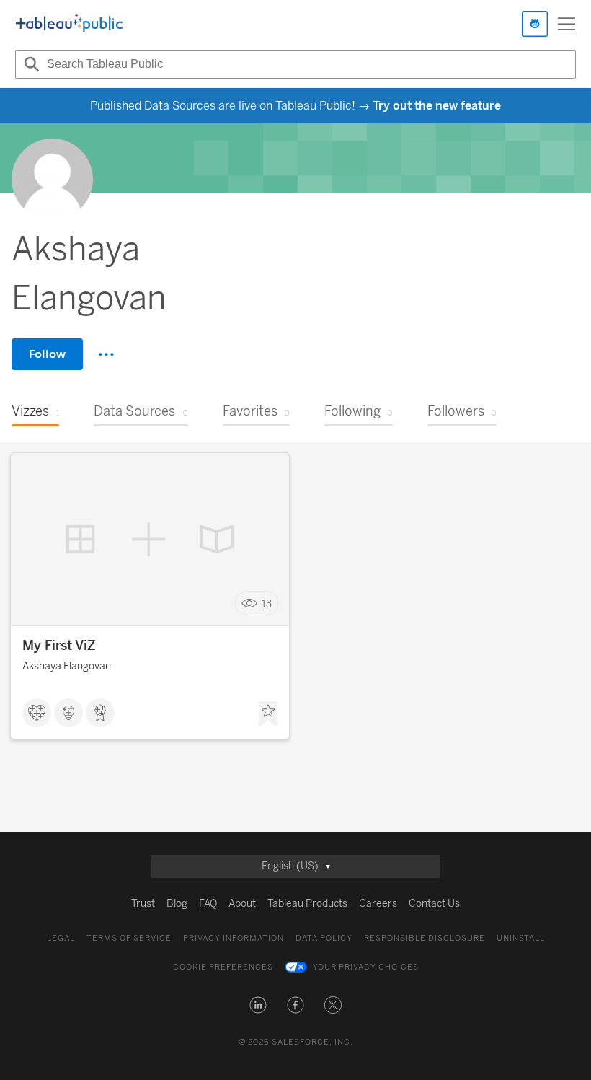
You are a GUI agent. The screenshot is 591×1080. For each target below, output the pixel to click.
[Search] (29, 64)
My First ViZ (59, 646)
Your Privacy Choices (366, 967)
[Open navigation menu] (566, 23)
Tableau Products (307, 903)
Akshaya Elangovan (66, 666)
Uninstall (521, 938)
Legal (61, 938)
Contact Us (434, 903)
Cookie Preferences (223, 967)
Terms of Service (129, 938)
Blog (176, 903)
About (242, 903)
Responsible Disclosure (424, 938)
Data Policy (324, 938)
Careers (378, 903)
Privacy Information (233, 938)
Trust (143, 903)
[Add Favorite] (268, 714)
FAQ (208, 903)
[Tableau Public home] (69, 23)
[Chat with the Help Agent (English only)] (535, 24)
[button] (258, 1005)
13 (267, 603)
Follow (47, 353)
